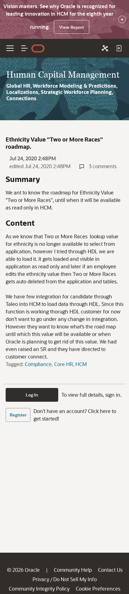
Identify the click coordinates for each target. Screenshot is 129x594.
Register (18, 415)
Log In (32, 395)
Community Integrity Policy (39, 588)
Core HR (63, 364)
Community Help (73, 569)
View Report (71, 27)
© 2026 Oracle (23, 569)
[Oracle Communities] (105, 48)
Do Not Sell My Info (75, 579)
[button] (24, 48)
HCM (81, 364)
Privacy (41, 579)
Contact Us (110, 569)
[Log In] (119, 48)
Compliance (38, 364)
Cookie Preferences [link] (98, 588)
